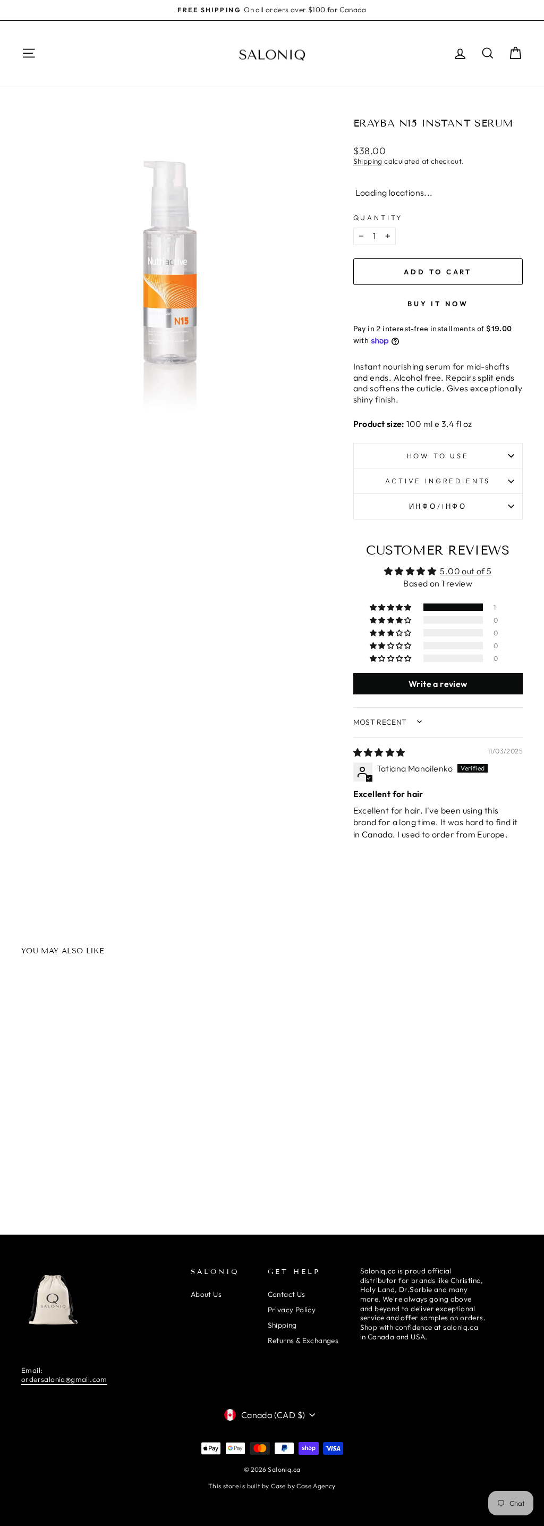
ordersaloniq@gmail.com (64, 1379)
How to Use (438, 455)
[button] (391, 607)
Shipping (367, 161)
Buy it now (438, 303)
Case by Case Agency (303, 1486)
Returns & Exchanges (303, 1340)
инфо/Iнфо (438, 506)
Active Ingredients (437, 480)
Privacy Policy (292, 1309)
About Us (206, 1294)
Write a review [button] (438, 683)
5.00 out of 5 (465, 571)
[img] (379, 752)
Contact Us (286, 1294)
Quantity (378, 217)
